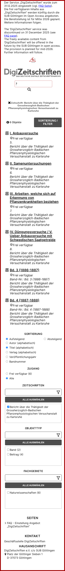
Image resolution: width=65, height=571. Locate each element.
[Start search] (29, 89)
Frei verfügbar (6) (20, 373)
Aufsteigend (16, 339)
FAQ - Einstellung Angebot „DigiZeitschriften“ (23, 524)
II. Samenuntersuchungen (30, 163)
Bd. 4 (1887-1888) (24, 300)
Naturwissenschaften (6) (25, 492)
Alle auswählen (33, 399)
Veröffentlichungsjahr (22, 357)
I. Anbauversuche (24, 133)
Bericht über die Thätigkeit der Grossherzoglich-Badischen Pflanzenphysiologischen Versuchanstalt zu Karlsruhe (31, 412)
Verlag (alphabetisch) (22, 352)
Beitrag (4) (16, 454)
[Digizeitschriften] (32, 60)
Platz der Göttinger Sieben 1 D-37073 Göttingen (24, 555)
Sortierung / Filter (48, 122)
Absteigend (54, 339)
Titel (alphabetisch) (21, 347)
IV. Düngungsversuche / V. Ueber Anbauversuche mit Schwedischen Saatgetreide (33, 236)
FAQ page (10, 35)
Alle (11, 378)
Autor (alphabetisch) (21, 343)
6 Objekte (15, 122)
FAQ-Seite (44, 5)
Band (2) (15, 449)
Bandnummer (17, 361)
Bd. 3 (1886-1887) (24, 270)
